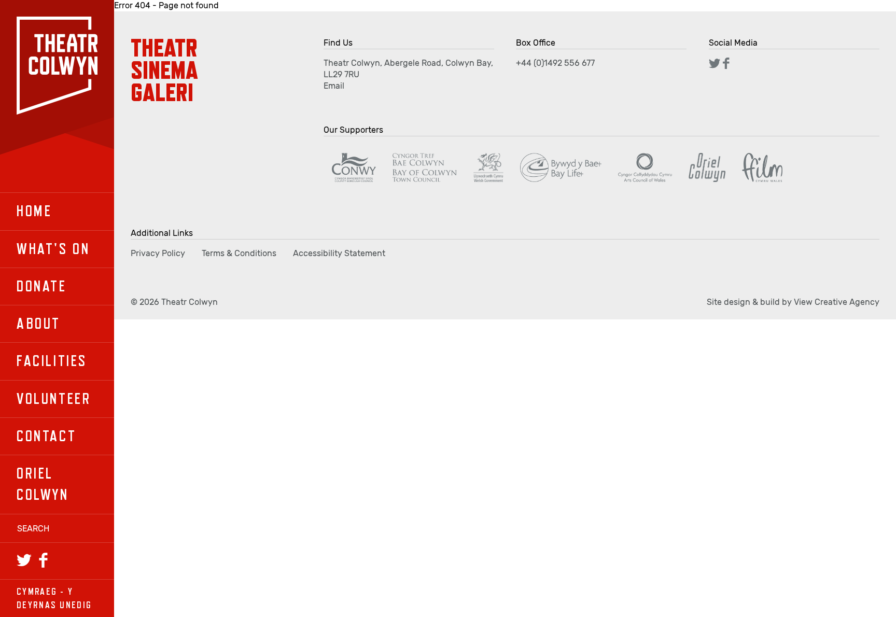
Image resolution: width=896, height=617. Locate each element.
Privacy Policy (158, 253)
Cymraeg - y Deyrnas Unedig (54, 598)
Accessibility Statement (339, 253)
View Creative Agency (836, 302)
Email (334, 86)
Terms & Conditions (239, 253)
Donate (42, 286)
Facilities (52, 361)
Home (34, 211)
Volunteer (54, 398)
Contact (46, 436)
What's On (53, 249)
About (39, 323)
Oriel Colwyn (43, 484)
